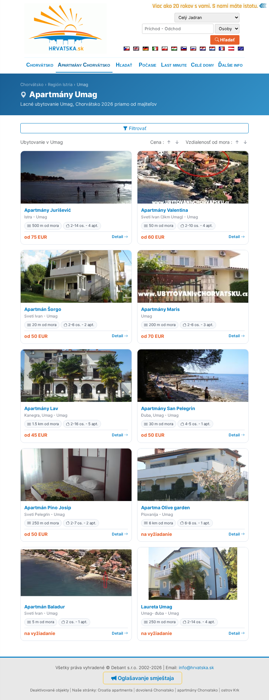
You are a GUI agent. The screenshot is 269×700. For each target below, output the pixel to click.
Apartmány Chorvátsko (84, 65)
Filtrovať (137, 128)
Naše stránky (84, 690)
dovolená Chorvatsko (155, 690)
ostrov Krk (230, 690)
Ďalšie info (230, 65)
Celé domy (202, 65)
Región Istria (60, 84)
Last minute (174, 65)
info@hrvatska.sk (196, 667)
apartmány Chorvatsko (197, 690)
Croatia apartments (115, 690)
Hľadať (227, 39)
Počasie (147, 65)
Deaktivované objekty (49, 690)
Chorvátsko (39, 65)
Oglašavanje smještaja (146, 678)
